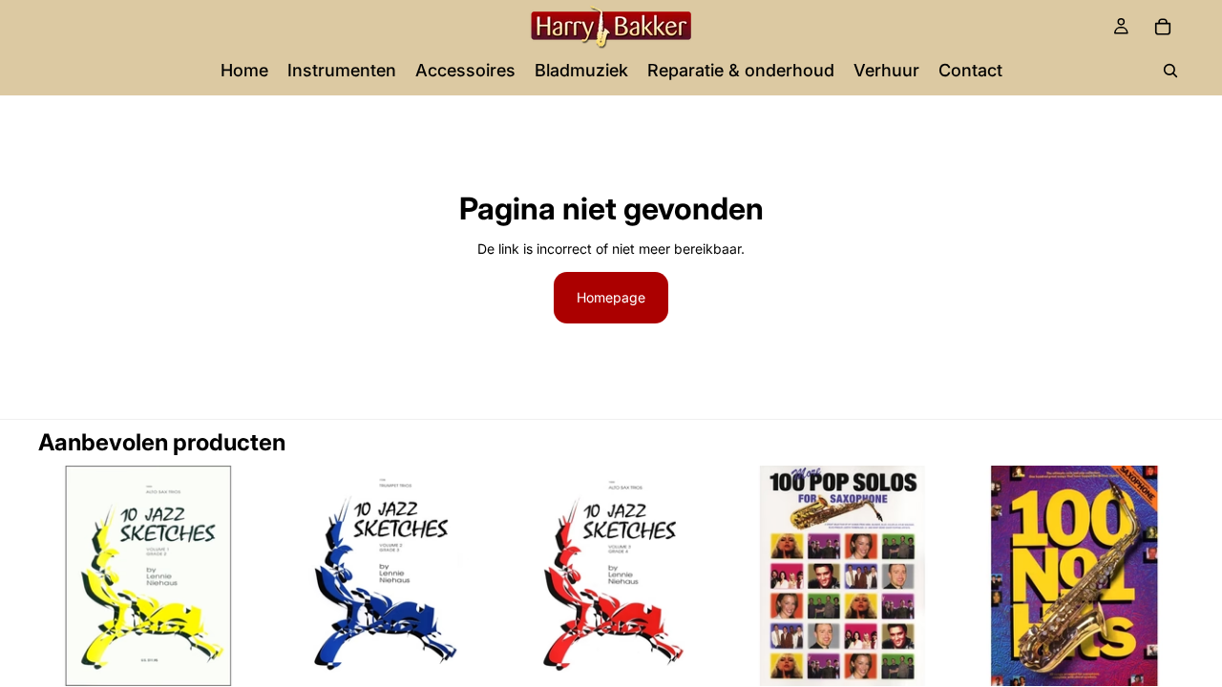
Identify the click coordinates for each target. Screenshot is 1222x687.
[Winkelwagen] (1163, 27)
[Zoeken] (1170, 71)
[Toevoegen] (229, 656)
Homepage (611, 297)
